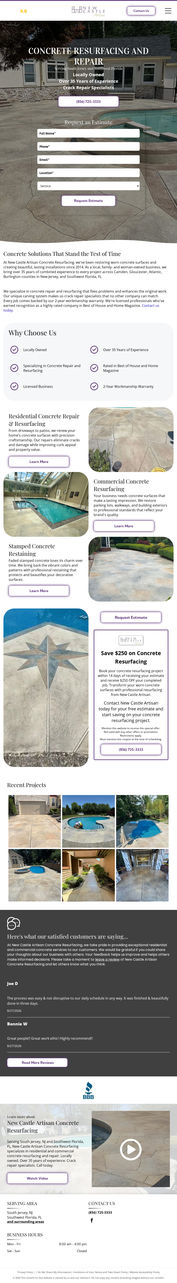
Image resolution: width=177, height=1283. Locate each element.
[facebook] (91, 1221)
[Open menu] (168, 11)
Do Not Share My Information (54, 1272)
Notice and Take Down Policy (111, 1272)
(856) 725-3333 (100, 1212)
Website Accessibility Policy (145, 1272)
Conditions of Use (83, 1272)
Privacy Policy (25, 1272)
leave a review (107, 959)
